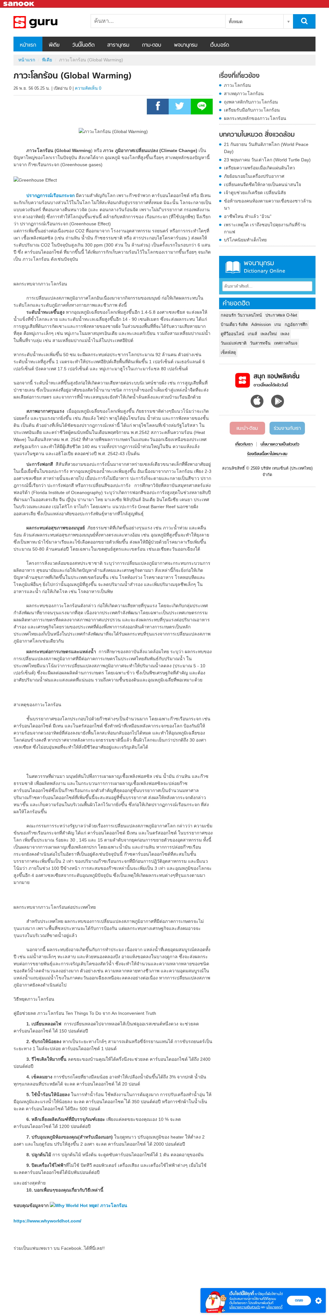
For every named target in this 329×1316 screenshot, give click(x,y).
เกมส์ (252, 333)
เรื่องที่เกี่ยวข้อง (239, 76)
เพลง (284, 333)
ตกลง (299, 1300)
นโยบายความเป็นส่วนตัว (244, 1307)
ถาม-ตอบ (151, 45)
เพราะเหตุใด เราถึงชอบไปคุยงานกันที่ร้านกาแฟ (265, 228)
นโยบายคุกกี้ (274, 1307)
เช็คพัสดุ (228, 352)
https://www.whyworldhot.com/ (47, 1220)
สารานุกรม (118, 45)
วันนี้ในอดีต (83, 45)
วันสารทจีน (260, 343)
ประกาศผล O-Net (281, 315)
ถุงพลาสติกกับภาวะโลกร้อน (251, 101)
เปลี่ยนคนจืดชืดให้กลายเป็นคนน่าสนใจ (262, 184)
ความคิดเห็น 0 (88, 88)
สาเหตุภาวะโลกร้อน (244, 93)
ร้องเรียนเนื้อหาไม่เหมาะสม (267, 454)
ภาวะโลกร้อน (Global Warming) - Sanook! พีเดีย (47, 22)
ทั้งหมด (236, 21)
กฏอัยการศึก (296, 324)
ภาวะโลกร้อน (237, 85)
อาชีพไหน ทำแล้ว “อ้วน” (247, 216)
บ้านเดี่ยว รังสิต (234, 324)
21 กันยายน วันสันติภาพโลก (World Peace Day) (266, 148)
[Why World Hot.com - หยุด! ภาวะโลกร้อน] (88, 1205)
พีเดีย (54, 45)
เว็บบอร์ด (219, 45)
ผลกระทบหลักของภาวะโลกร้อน (255, 118)
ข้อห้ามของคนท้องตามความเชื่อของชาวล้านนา (268, 204)
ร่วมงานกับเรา (287, 428)
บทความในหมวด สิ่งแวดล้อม (257, 135)
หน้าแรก (28, 45)
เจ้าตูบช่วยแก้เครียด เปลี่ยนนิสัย (255, 192)
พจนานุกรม (185, 45)
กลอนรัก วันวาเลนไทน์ (241, 315)
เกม (277, 324)
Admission (261, 324)
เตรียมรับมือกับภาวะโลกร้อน (252, 110)
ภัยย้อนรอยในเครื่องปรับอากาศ (254, 176)
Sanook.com (19, 4)
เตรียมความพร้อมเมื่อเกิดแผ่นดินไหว (259, 167)
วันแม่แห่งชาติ (233, 343)
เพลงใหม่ (269, 333)
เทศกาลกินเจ (286, 343)
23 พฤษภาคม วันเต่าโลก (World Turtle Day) (267, 159)
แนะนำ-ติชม (247, 428)
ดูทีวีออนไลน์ (232, 333)
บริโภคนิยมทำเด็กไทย (245, 239)
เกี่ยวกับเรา (244, 444)
